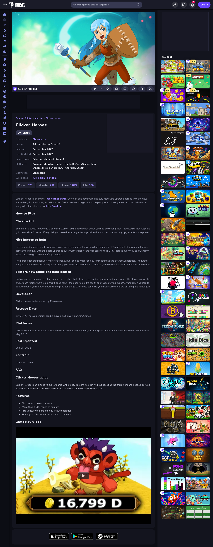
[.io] (4, 96)
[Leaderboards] (4, 51)
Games (19, 118)
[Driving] (4, 91)
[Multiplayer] (4, 46)
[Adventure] (4, 64)
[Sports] (4, 117)
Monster (39, 118)
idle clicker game (56, 198)
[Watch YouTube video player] (83, 475)
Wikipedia (38, 178)
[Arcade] (4, 70)
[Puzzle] (4, 102)
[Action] (4, 59)
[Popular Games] (4, 30)
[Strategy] (4, 123)
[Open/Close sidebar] (5, 4)
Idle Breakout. (54, 206)
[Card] (4, 80)
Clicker (28, 118)
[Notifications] (192, 5)
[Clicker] (4, 86)
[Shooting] (4, 107)
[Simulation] (4, 112)
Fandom (52, 178)
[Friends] (175, 5)
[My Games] (184, 5)
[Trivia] (4, 128)
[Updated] (4, 35)
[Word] (4, 133)
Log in (204, 4)
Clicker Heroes (53, 118)
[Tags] (4, 141)
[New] (4, 25)
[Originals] (4, 41)
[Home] (4, 14)
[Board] (4, 75)
